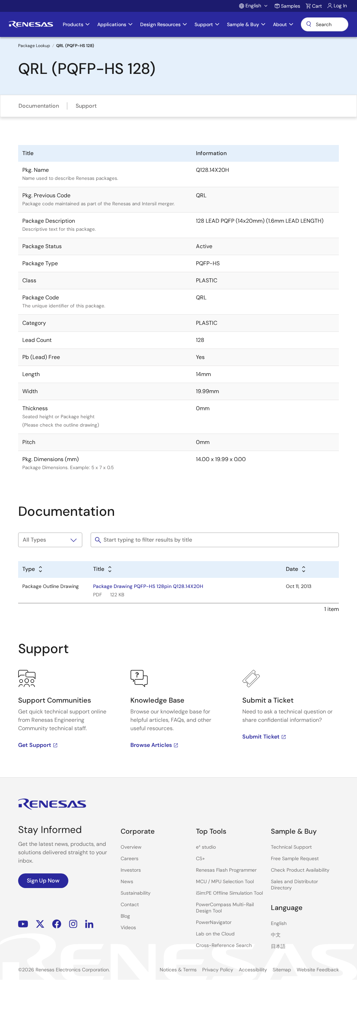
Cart (317, 6)
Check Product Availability (300, 870)
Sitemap (282, 969)
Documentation (38, 105)
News (127, 881)
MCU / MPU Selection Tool (225, 881)
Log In (340, 5)
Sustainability (136, 893)
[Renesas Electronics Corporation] (31, 24)
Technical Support (291, 847)
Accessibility (253, 969)
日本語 (278, 946)
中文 (276, 935)
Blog (125, 916)
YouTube (23, 924)
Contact (130, 904)
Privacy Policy (217, 969)
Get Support (34, 745)
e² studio (206, 847)
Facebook (56, 924)
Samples (290, 6)
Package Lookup (34, 45)
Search (324, 24)
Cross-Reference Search (224, 945)
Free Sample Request (295, 858)
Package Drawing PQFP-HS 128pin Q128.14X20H (148, 586)
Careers (129, 858)
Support (86, 105)
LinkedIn (89, 924)
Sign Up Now (43, 880)
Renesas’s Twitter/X (40, 924)
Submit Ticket (261, 736)
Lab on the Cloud (215, 934)
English (279, 923)
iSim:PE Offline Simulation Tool (229, 893)
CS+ (200, 858)
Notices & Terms (178, 969)
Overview (131, 847)
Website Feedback (318, 969)
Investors (131, 870)
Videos (128, 927)
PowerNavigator (213, 922)
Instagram (73, 924)
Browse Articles (151, 745)
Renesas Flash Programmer (226, 870)
